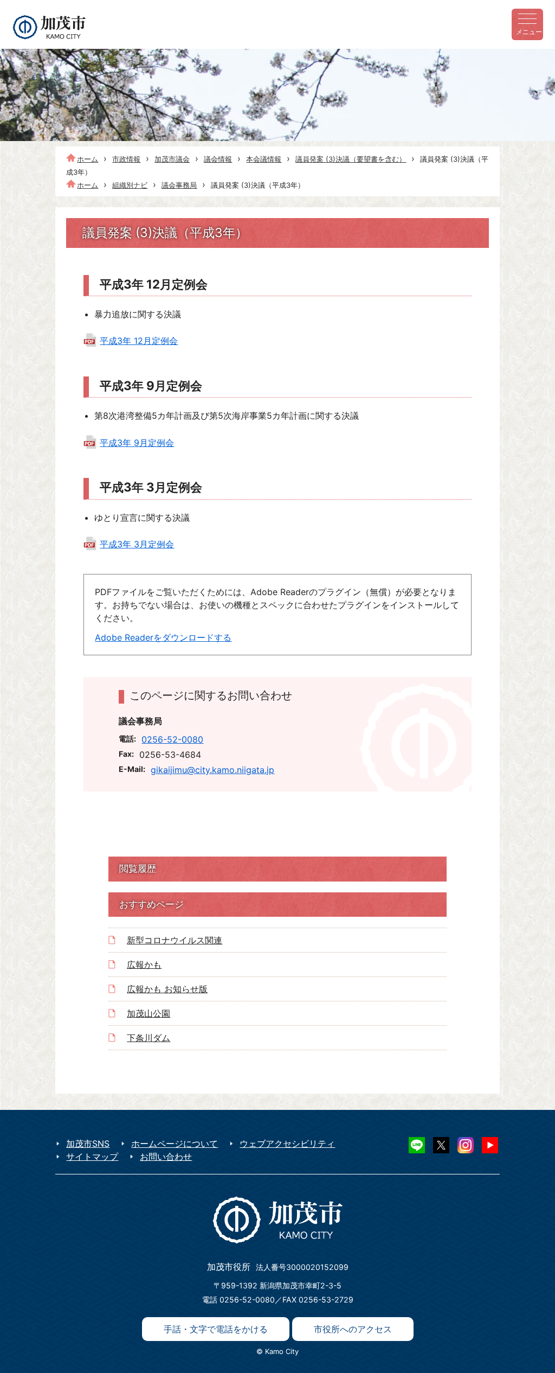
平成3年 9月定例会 (137, 442)
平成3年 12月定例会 (139, 340)
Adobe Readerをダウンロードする (163, 637)
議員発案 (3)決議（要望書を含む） (350, 159)
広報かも (144, 964)
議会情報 (218, 159)
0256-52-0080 (172, 739)
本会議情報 (263, 159)
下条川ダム (148, 1037)
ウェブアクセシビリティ (287, 1143)
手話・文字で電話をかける (216, 1329)
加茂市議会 (172, 159)
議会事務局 (179, 185)
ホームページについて (174, 1143)
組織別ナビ (129, 185)
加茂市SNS (87, 1143)
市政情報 (126, 159)
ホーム (87, 159)
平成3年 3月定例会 (137, 544)
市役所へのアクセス (353, 1329)
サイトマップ (92, 1156)
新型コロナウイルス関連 (174, 940)
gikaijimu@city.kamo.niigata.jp (212, 769)
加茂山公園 (148, 1013)
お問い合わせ (166, 1156)
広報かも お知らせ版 (167, 989)
